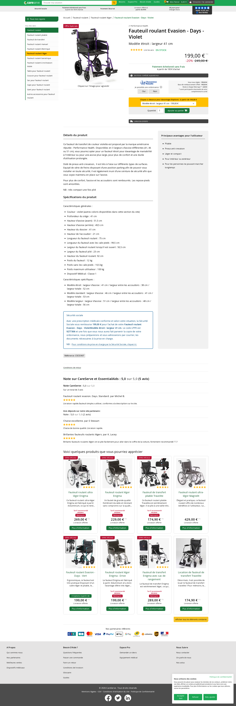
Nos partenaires (13, 657)
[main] (135, 320)
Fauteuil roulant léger (37, 53)
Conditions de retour (72, 367)
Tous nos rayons (36, 19)
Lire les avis (149, 50)
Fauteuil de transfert (36, 39)
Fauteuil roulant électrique (38, 49)
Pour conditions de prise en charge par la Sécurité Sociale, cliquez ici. (104, 344)
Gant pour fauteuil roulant (38, 89)
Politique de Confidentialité (142, 691)
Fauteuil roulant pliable (37, 35)
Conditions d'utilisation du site (116, 691)
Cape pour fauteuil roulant (38, 85)
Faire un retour (69, 662)
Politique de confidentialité (221, 677)
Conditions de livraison (73, 667)
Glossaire (67, 672)
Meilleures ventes (14, 662)
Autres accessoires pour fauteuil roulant (41, 96)
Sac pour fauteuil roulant (38, 80)
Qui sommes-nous (14, 652)
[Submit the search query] (114, 3)
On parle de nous (183, 657)
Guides (66, 677)
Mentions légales (89, 691)
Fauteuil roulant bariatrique (39, 58)
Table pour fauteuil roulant (38, 71)
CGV (99, 691)
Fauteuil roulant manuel (37, 44)
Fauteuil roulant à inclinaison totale (39, 64)
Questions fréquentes (72, 652)
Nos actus (180, 662)
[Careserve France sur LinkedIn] (127, 702)
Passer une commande (73, 657)
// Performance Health (138, 26)
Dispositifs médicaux (16, 667)
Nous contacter (182, 652)
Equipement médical (128, 657)
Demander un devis (128, 652)
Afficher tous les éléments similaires (191, 619)
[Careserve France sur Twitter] (118, 702)
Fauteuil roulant (34, 30)
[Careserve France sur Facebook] (108, 702)
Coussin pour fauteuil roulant (39, 75)
